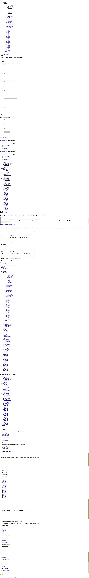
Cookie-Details (12, 224)
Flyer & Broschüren (7, 183)
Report (3, 186)
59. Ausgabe (6, 193)
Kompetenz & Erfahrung (7, 164)
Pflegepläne (6, 182)
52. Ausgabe (6, 199)
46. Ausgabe (6, 204)
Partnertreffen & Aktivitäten (8, 163)
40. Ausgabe (6, 209)
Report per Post (6, 187)
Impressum (2, 140)
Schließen (1, 262)
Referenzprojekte (6, 184)
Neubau (7, 170)
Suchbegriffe (2, 263)
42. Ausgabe (6, 207)
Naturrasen (5, 169)
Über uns (3, 161)
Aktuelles (3, 210)
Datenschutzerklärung (3, 224)
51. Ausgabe (6, 200)
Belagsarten (4, 168)
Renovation (7, 172)
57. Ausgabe (6, 195)
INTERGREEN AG (5, 54)
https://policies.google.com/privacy (15, 239)
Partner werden (6, 166)
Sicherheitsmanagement (7, 181)
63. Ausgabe (6, 190)
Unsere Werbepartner (7, 167)
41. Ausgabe (6, 208)
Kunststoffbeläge (6, 177)
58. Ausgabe (6, 194)
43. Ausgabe (6, 206)
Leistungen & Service (5, 178)
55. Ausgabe (6, 196)
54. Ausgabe (6, 197)
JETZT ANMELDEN (4, 459)
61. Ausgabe (6, 191)
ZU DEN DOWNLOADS (5, 559)
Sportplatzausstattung (7, 180)
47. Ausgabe (6, 203)
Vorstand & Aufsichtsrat (7, 162)
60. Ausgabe (6, 192)
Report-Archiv (6, 189)
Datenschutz (5, 140)
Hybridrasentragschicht (7, 175)
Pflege (7, 173)
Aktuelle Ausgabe (6, 188)
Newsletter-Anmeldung (7, 185)
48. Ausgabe (6, 202)
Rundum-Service (6, 179)
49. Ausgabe (6, 201)
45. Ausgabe (6, 205)
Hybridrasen (6, 174)
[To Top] (1, 575)
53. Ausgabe (6, 198)
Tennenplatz (6, 176)
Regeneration (8, 171)
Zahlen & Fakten (6, 165)
